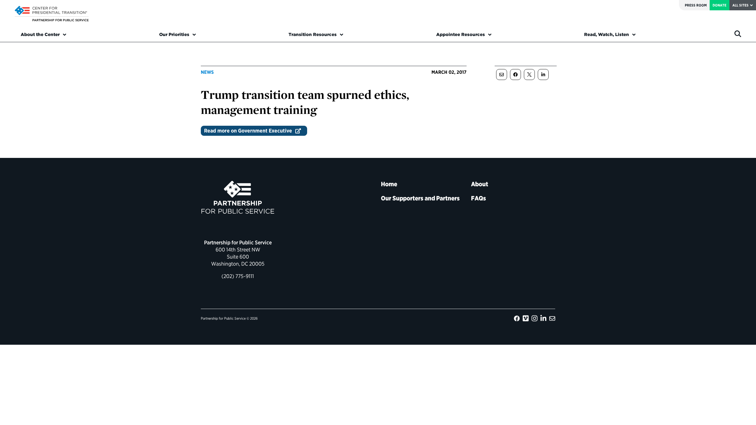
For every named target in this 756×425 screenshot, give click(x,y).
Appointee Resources (460, 34)
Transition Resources (313, 34)
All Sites (740, 5)
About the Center (40, 34)
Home (389, 184)
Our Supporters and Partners (420, 198)
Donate (719, 5)
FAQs (478, 198)
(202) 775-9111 (237, 276)
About (479, 184)
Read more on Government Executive (248, 131)
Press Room (696, 5)
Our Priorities (174, 34)
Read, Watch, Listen (606, 34)
